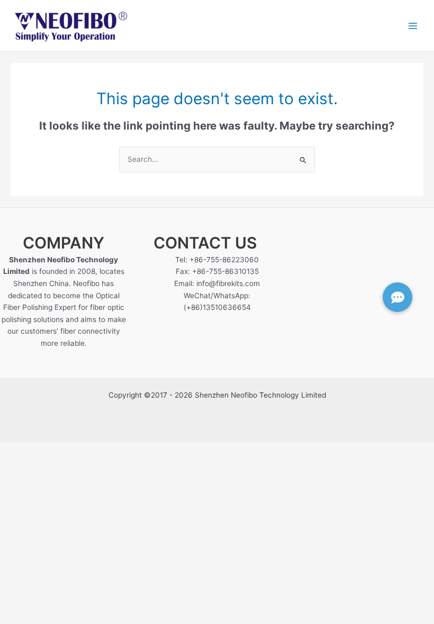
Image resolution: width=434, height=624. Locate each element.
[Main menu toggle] (413, 25)
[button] (397, 297)
